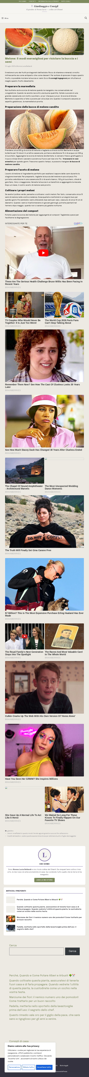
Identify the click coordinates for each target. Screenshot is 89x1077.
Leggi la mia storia (44, 880)
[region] (30, 1057)
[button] (85, 18)
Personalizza (14, 1067)
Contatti (32, 1)
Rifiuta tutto (28, 1067)
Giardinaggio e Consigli (46, 6)
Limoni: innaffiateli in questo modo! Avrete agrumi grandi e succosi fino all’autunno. (37, 833)
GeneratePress (61, 1071)
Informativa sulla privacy (48, 1)
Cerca (13, 945)
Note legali (65, 1)
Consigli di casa (19, 1041)
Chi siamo (22, 1)
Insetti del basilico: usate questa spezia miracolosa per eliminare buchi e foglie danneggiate (41, 836)
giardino (10, 831)
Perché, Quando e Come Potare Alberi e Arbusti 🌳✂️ (42, 975)
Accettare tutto (44, 1067)
